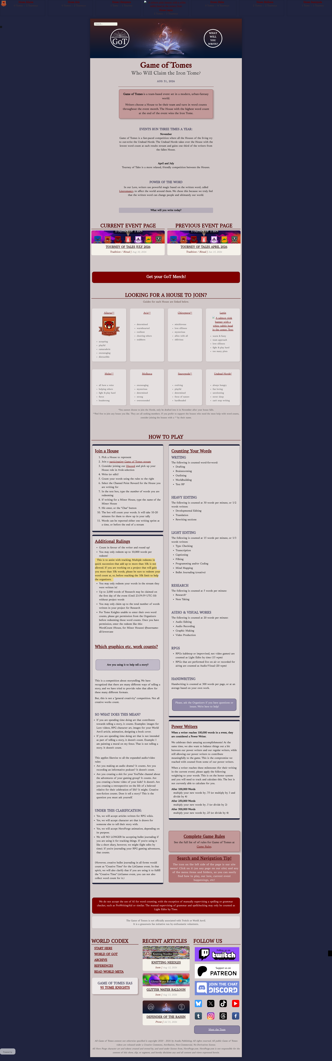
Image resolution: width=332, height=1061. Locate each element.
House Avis (73, 2)
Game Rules (204, 846)
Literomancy (126, 191)
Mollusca (147, 374)
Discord (130, 466)
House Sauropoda (312, 2)
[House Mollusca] (243, 2)
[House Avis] (51, 2)
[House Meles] (195, 2)
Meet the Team (217, 1029)
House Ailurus (26, 2)
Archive (100, 960)
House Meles (217, 2)
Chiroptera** (185, 313)
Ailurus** (109, 313)
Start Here (103, 948)
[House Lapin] (166, 4)
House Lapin (166, 10)
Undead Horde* (223, 374)
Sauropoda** (185, 374)
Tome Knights (115, 987)
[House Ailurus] (4, 3)
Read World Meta (109, 971)
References (103, 965)
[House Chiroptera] (99, 2)
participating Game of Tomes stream (130, 462)
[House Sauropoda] (290, 2)
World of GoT (106, 954)
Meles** (109, 374)
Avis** (147, 313)
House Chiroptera (121, 2)
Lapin (223, 313)
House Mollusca (265, 2)
